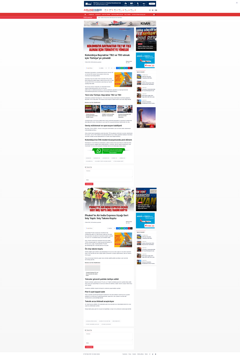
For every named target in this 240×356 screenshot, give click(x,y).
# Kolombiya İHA (89, 161)
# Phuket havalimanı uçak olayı (92, 326)
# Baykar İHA (88, 158)
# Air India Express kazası (91, 323)
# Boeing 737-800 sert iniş (104, 323)
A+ (111, 68)
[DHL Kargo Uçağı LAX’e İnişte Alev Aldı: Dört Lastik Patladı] (146, 39)
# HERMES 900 (122, 158)
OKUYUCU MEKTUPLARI (117, 14)
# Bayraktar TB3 (105, 158)
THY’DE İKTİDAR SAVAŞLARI (138, 14)
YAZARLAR (97, 14)
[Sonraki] (96, 17)
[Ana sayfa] (85, 14)
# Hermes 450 (114, 158)
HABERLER (91, 14)
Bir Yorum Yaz (88, 167)
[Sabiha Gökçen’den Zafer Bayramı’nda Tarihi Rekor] (146, 83)
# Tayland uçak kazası (106, 326)
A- (114, 68)
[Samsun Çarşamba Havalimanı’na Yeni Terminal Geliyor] (146, 102)
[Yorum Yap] (109, 68)
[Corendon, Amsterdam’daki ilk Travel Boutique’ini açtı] (146, 89)
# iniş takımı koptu (116, 323)
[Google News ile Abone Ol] (89, 68)
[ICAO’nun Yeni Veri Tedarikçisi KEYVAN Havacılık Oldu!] (146, 77)
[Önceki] (94, 17)
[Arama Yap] (150, 10)
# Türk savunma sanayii (118, 161)
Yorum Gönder (89, 349)
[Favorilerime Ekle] (106, 68)
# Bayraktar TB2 (96, 158)
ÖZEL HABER (127, 14)
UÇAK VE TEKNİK (106, 14)
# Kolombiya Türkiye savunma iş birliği (103, 161)
